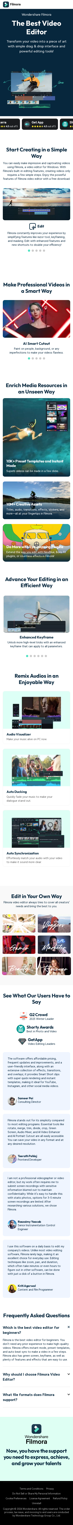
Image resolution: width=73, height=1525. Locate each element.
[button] (29, 251)
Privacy (50, 1489)
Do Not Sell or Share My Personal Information (36, 1493)
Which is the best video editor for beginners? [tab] (31, 1330)
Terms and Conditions (31, 1489)
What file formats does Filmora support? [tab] (28, 1397)
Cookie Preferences (16, 1498)
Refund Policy (60, 1498)
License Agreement (39, 1498)
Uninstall (36, 1503)
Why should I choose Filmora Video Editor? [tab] (31, 1376)
